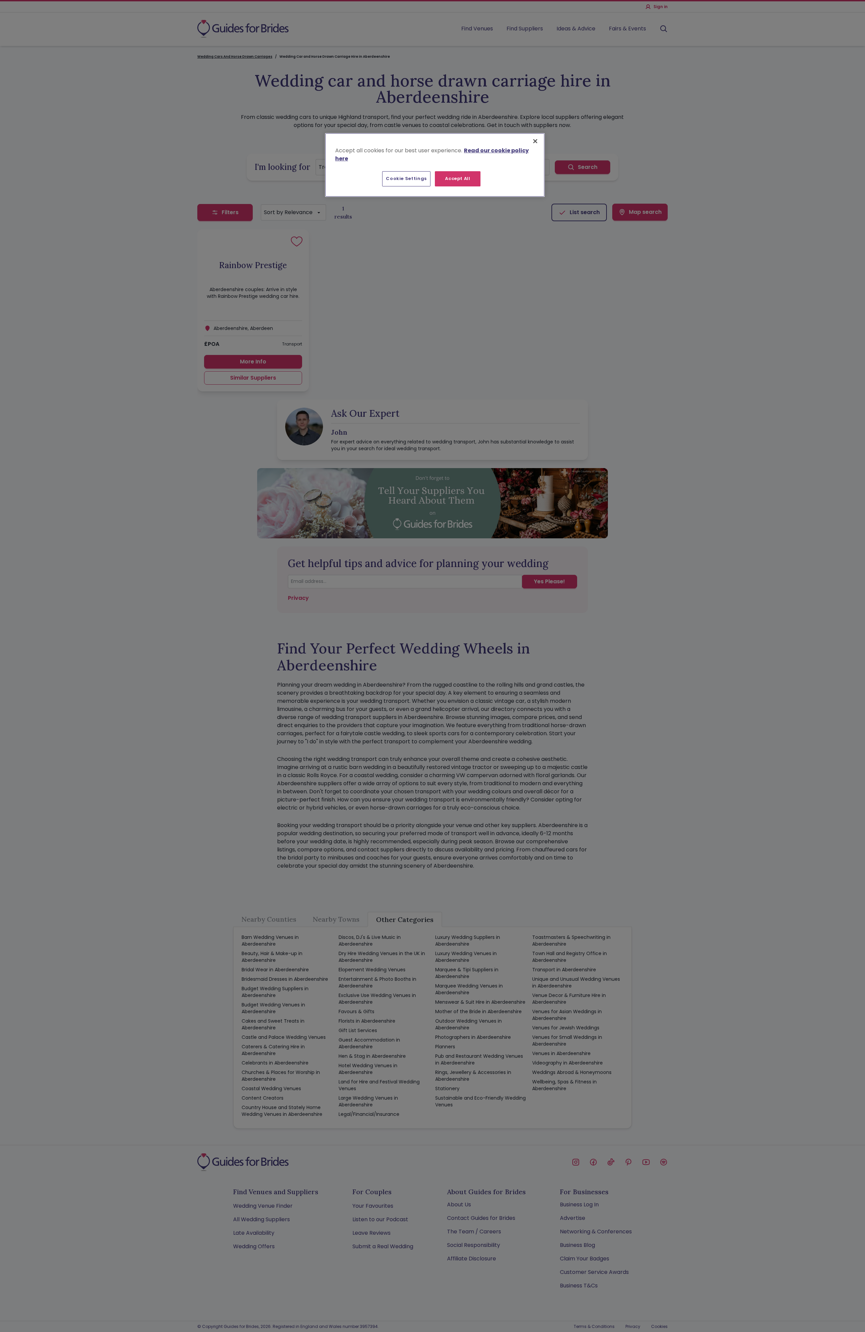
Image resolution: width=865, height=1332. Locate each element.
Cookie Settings (406, 178)
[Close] (535, 141)
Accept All (457, 178)
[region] (435, 165)
